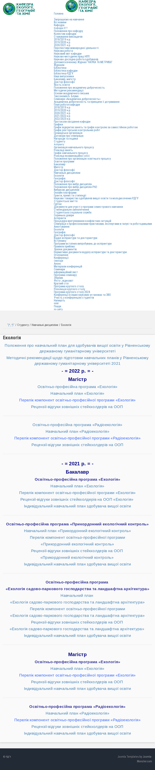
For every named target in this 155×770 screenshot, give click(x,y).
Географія (59, 178)
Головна (61, 15)
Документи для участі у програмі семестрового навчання (88, 206)
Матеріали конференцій (68, 266)
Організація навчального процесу (74, 147)
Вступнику (60, 240)
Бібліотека (60, 67)
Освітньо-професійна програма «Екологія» (77, 387)
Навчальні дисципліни (67, 172)
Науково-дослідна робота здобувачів (76, 59)
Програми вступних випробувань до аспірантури (83, 243)
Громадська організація (68, 133)
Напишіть (59, 302)
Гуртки (58, 204)
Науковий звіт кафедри (68, 53)
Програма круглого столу (69, 286)
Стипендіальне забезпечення (71, 209)
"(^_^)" (10, 325)
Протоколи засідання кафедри (72, 121)
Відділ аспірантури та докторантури (75, 238)
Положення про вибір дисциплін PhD (75, 187)
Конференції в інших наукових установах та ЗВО (82, 294)
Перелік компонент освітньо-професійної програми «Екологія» (77, 493)
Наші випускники (64, 76)
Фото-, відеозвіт (63, 280)
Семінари (59, 269)
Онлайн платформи (65, 192)
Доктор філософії (64, 82)
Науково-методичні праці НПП (72, 56)
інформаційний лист (66, 272)
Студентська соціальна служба (72, 212)
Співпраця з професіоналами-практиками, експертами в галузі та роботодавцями (103, 223)
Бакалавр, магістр (65, 79)
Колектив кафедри (65, 33)
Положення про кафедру (68, 31)
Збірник (58, 277)
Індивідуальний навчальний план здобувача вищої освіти (77, 506)
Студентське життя (66, 201)
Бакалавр (59, 164)
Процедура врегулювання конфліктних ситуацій (82, 221)
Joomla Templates (128, 756)
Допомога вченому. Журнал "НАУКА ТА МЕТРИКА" (83, 62)
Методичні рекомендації (69, 90)
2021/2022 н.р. (62, 116)
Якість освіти (62, 84)
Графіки (58, 124)
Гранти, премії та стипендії (70, 195)
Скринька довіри (64, 215)
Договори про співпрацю (69, 135)
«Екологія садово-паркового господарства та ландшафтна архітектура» (77, 589)
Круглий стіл (61, 283)
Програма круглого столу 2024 (72, 292)
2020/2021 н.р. (62, 45)
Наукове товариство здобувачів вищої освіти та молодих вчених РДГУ (96, 198)
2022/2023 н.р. (62, 118)
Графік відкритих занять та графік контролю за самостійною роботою (96, 127)
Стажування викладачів (68, 36)
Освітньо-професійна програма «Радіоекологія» (77, 425)
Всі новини (60, 22)
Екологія (59, 175)
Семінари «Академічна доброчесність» (77, 99)
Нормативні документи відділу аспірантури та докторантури (90, 252)
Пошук (58, 308)
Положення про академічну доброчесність (79, 87)
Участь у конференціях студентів (74, 297)
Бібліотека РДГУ (63, 73)
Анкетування (61, 226)
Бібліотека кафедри (66, 70)
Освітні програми (64, 161)
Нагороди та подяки (66, 138)
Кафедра (61, 26)
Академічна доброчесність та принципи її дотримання (86, 101)
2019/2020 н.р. (62, 42)
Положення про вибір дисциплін (73, 184)
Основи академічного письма (71, 93)
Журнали (59, 65)
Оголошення (61, 255)
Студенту (59, 143)
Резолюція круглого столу (69, 289)
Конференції (61, 259)
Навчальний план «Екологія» (77, 393)
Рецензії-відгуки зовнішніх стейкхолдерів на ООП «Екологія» (77, 499)
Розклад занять (63, 150)
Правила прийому (64, 246)
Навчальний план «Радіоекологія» (77, 431)
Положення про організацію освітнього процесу (82, 158)
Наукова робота (63, 50)
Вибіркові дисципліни (66, 189)
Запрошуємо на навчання (69, 19)
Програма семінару (65, 275)
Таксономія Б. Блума (66, 96)
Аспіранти (60, 218)
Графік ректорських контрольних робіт (77, 130)
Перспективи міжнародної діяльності (76, 48)
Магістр (58, 167)
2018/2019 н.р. (62, 39)
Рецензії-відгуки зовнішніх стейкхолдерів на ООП (77, 407)
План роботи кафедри (67, 104)
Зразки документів (65, 249)
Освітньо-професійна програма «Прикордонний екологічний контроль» (77, 524)
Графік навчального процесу (71, 153)
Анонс (57, 263)
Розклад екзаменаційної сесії (72, 155)
